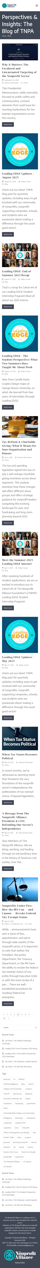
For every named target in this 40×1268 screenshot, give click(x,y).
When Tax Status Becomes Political (19, 756)
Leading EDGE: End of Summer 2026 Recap (21, 1048)
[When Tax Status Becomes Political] (20, 738)
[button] (37, 6)
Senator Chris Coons (10, 1152)
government (31, 1103)
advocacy (6, 1079)
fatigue (28, 1099)
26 (5, 1018)
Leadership (7, 1123)
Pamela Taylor (8, 1137)
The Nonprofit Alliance (11, 1162)
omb (34, 1133)
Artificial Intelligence (10, 1084)
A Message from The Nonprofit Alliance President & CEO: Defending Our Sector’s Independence (17, 821)
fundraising (19, 1103)
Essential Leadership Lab (12, 1099)
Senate (21, 1147)
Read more (8, 124)
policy (19, 1137)
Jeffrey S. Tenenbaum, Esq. (13, 924)
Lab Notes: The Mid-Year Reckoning (18, 1067)
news (17, 1128)
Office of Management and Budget (16, 1133)
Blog (6, 184)
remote (34, 1142)
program (28, 1137)
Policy (26, 83)
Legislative (7, 1128)
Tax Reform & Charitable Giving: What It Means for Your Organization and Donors (19, 447)
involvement (30, 1118)
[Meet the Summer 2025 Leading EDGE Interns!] (20, 544)
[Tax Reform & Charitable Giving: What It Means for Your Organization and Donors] (20, 427)
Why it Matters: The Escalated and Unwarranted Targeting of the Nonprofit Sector (19, 70)
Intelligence (7, 1118)
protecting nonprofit (20, 1142)
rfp (14, 1147)
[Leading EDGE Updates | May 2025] (20, 635)
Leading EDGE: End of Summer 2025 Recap (16, 273)
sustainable (7, 1157)
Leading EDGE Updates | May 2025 (18, 659)
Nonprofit (25, 1128)
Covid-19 (6, 1094)
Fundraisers (7, 1103)
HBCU (5, 1108)
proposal (6, 1142)
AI (14, 1079)
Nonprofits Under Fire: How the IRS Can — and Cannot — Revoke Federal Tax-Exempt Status (19, 911)
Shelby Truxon (26, 181)
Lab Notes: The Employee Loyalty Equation (21, 1061)
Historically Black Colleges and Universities (19, 1113)
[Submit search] (36, 1027)
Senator (30, 1147)
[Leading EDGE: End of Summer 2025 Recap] (20, 255)
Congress (28, 1089)
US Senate (27, 1162)
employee (28, 1094)
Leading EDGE (20, 1123)
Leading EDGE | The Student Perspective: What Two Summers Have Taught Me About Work (20, 361)
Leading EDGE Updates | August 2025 (18, 175)
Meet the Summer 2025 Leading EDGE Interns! (17, 562)
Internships (19, 1118)
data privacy (17, 1094)
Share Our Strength (28, 1152)
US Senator (7, 1166)
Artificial (21, 1079)
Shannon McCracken (11, 83)
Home (4, 36)
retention (6, 1147)
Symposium (19, 1157)
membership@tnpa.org (25, 1245)
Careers (31, 1084)
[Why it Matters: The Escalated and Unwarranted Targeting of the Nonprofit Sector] (20, 52)
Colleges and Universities (12, 1089)
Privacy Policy (20, 1262)
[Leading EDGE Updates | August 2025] (20, 151)
